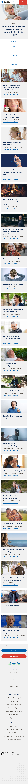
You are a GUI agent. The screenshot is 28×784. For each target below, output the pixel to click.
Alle (14, 46)
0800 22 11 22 (14, 651)
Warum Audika (14, 673)
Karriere (14, 683)
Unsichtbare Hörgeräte (14, 704)
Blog (14, 676)
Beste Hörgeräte (14, 714)
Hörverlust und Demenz (14, 739)
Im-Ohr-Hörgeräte (14, 701)
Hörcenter (14, 723)
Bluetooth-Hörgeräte (14, 708)
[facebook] (9, 664)
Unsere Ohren (14, 55)
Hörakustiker (14, 726)
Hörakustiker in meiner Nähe (14, 729)
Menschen (14, 64)
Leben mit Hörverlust (14, 51)
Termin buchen (14, 656)
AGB (14, 689)
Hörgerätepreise (14, 718)
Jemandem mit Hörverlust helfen (14, 736)
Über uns (14, 669)
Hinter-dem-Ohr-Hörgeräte (14, 698)
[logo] (5, 2)
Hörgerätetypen (14, 694)
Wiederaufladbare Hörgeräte (14, 711)
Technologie (14, 60)
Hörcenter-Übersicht (14, 733)
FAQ (14, 679)
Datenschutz (14, 686)
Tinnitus (14, 743)
